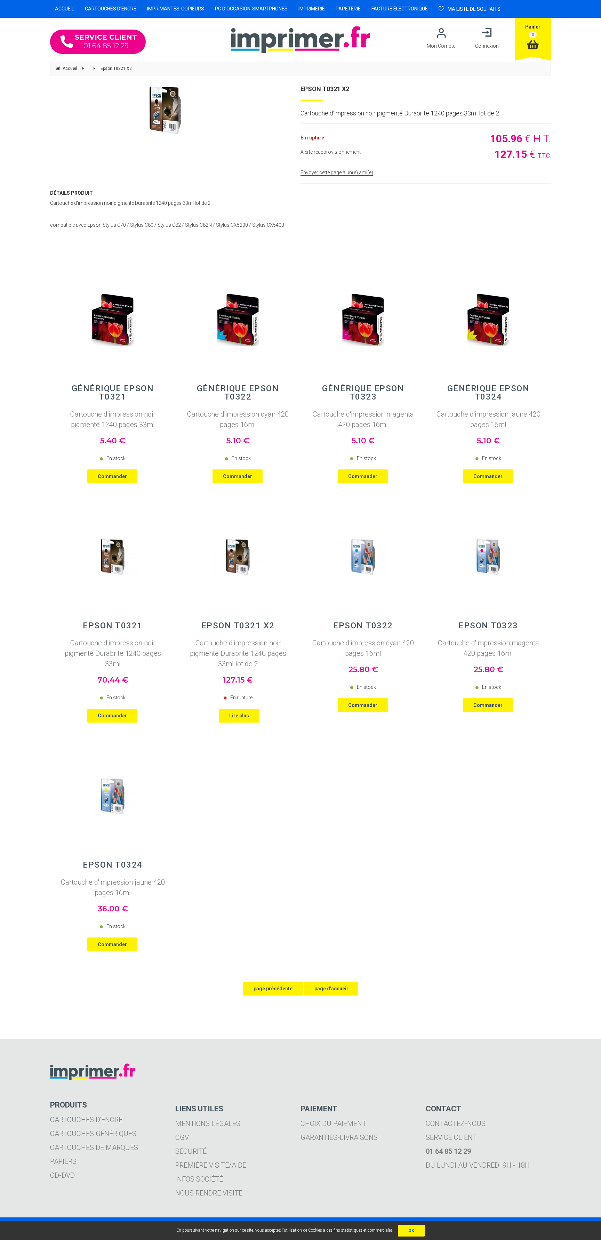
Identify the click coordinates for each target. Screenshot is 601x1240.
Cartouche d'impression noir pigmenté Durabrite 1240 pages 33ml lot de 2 (238, 653)
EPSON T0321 (113, 625)
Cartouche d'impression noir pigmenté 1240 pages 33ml (112, 419)
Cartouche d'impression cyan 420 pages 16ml (238, 419)
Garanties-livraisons (339, 1137)
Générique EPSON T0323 (363, 392)
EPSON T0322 (363, 625)
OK (411, 1230)
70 (112, 680)
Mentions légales (207, 1123)
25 (363, 669)
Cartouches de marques (94, 1147)
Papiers (63, 1161)
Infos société (199, 1179)
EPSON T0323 (488, 625)
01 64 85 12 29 (106, 41)
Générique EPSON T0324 (488, 392)
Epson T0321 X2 (324, 88)
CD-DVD (62, 1175)
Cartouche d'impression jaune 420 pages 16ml (488, 419)
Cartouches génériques (93, 1133)
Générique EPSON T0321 (113, 392)
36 (113, 908)
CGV (182, 1137)
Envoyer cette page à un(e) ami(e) (336, 172)
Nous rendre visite (208, 1193)
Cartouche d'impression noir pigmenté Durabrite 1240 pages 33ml (113, 653)
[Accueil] (300, 39)
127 (238, 680)
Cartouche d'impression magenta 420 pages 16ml (363, 419)
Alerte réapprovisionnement (330, 152)
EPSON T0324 (113, 865)
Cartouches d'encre (86, 1120)
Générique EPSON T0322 (238, 392)
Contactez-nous (456, 1123)
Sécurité (191, 1151)
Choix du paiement (333, 1123)
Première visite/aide (210, 1165)
